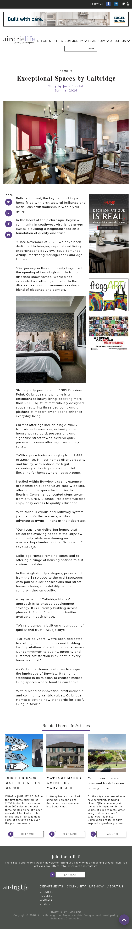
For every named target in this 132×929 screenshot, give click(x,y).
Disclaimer (75, 911)
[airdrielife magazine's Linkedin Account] (124, 4)
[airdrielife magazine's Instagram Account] (116, 4)
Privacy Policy (58, 911)
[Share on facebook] (8, 224)
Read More (28, 834)
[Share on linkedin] (8, 235)
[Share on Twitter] (8, 202)
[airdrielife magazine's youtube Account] (128, 4)
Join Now (70, 874)
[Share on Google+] (8, 213)
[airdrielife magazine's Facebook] (108, 4)
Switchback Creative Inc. (66, 918)
